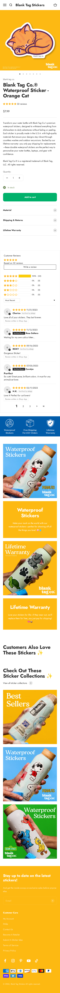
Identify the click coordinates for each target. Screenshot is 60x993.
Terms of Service (10, 945)
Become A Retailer (11, 934)
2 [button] (23, 406)
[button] (10, 103)
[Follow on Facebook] (5, 961)
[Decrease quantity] (7, 178)
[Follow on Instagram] (13, 961)
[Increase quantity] (19, 178)
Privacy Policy (9, 950)
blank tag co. (9, 79)
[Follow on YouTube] (29, 961)
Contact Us (8, 929)
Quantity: (7, 171)
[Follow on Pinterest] (21, 961)
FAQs (5, 923)
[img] (19, 309)
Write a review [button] (30, 266)
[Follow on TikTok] (36, 961)
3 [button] (30, 406)
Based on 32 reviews (13, 263)
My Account (8, 918)
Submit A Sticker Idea (13, 939)
